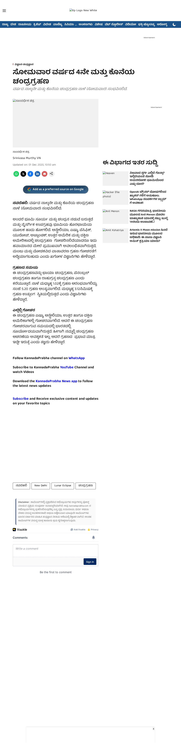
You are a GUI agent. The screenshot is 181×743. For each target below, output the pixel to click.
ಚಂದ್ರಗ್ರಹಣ (85, 485)
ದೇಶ (13, 24)
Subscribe (21, 399)
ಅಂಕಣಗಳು (86, 24)
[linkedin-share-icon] (37, 176)
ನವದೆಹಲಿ (21, 485)
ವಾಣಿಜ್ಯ (57, 24)
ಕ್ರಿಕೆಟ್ (37, 24)
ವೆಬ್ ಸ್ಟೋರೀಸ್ (114, 24)
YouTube (67, 367)
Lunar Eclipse (62, 485)
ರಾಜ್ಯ (5, 24)
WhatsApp (77, 358)
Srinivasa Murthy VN (27, 158)
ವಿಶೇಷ (99, 24)
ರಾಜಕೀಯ (24, 24)
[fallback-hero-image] (115, 178)
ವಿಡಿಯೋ (130, 24)
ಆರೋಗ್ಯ (162, 24)
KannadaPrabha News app (56, 381)
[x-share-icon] (23, 176)
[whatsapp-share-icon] (16, 176)
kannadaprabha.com (78, 506)
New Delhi (40, 485)
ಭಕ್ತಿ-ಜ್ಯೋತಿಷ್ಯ (146, 24)
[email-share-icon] (44, 176)
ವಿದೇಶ (47, 24)
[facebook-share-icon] (30, 176)
